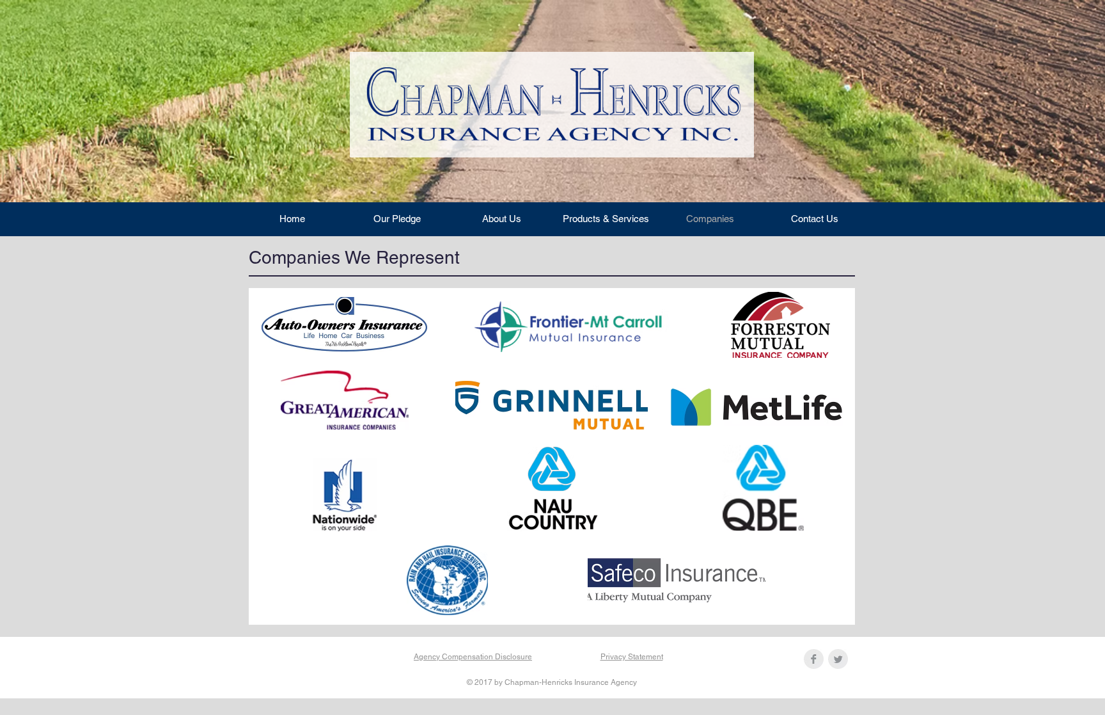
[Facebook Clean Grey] (814, 659)
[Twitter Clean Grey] (838, 659)
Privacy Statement (631, 656)
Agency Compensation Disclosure (473, 656)
